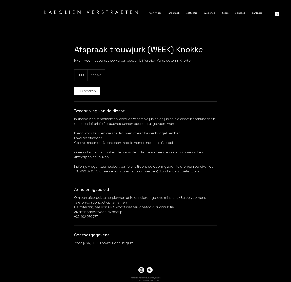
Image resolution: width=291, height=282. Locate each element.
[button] (191, 13)
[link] (87, 91)
